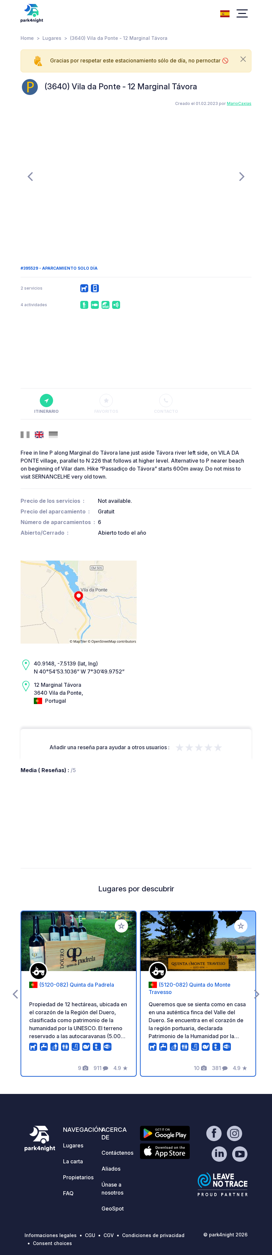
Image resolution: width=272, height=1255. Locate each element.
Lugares (51, 38)
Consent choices (52, 1243)
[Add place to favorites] (121, 926)
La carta (73, 1161)
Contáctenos (117, 1152)
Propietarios (78, 1177)
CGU (90, 1235)
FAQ (68, 1193)
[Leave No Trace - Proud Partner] (222, 1184)
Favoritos (106, 411)
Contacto (166, 411)
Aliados (111, 1168)
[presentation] (30, 176)
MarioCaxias (239, 103)
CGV (108, 1235)
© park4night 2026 (225, 1234)
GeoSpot (113, 1208)
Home (27, 38)
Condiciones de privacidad (153, 1235)
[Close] (243, 59)
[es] (225, 13)
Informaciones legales (51, 1235)
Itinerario (46, 411)
